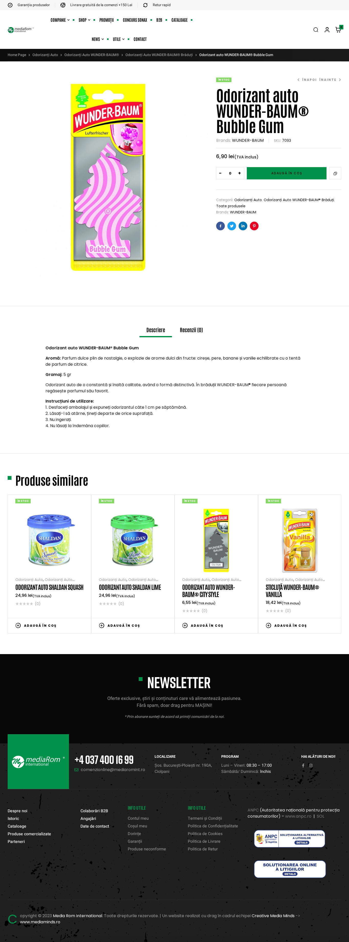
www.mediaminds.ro (40, 922)
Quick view (81, 625)
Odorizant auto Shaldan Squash (49, 587)
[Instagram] (311, 765)
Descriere (155, 330)
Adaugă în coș (286, 173)
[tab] (155, 332)
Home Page (17, 55)
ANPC (253, 810)
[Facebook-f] (303, 765)
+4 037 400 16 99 (103, 759)
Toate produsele (231, 206)
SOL (320, 816)
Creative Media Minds (273, 916)
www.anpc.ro (298, 816)
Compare (335, 173)
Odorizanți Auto (45, 55)
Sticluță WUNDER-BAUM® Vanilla (292, 590)
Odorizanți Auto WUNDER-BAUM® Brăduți (159, 55)
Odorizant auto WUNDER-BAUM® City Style (208, 590)
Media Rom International (77, 916)
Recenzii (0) (191, 330)
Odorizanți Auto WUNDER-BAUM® (91, 55)
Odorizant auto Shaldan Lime (130, 587)
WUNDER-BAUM (248, 140)
